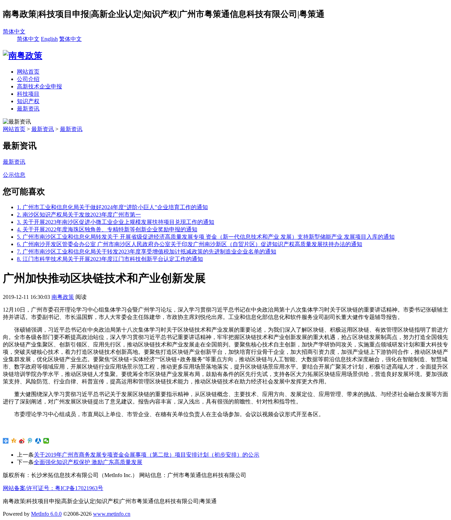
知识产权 (28, 101)
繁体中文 (70, 39)
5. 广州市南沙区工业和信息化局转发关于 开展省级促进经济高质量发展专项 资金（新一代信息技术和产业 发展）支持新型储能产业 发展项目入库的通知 (206, 237)
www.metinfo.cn (111, 514)
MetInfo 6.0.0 (46, 514)
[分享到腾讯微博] (30, 441)
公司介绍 (28, 79)
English (49, 39)
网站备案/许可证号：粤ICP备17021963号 (53, 488)
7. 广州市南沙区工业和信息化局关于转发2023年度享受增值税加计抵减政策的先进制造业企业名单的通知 (146, 252)
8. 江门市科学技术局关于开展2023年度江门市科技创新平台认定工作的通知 (110, 259)
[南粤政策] (22, 55)
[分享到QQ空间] (14, 441)
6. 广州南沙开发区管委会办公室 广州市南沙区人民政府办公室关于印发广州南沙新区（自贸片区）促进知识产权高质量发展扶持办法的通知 (189, 244)
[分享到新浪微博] (22, 441)
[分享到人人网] (38, 441)
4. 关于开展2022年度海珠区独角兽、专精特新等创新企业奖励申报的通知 (107, 229)
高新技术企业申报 (39, 86)
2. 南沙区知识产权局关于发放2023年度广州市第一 (79, 215)
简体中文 (14, 32)
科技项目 (28, 94)
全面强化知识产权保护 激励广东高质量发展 (88, 462)
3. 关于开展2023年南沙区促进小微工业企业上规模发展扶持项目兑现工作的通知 (115, 222)
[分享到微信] (46, 441)
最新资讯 (28, 109)
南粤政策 (62, 297)
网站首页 (28, 72)
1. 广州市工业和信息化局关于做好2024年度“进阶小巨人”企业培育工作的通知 (112, 207)
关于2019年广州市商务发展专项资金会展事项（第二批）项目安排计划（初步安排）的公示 (146, 455)
